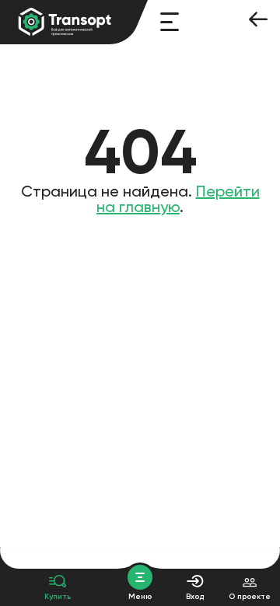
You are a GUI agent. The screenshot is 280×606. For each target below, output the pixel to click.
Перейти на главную (178, 199)
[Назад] (258, 21)
